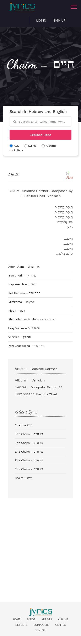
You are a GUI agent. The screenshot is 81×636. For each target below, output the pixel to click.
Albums (63, 619)
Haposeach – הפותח (21, 284)
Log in (41, 20)
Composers (41, 624)
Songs (30, 619)
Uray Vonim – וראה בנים (24, 328)
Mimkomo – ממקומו (21, 301)
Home (16, 619)
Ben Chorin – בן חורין (22, 275)
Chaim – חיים (23, 425)
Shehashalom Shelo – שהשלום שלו (31, 319)
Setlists (21, 624)
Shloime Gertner (44, 369)
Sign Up (59, 20)
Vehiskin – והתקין (19, 337)
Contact (41, 630)
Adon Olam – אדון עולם (23, 266)
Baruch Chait (46, 394)
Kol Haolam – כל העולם (24, 293)
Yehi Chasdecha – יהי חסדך (26, 345)
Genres (60, 624)
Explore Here (40, 135)
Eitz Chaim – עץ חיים (29, 434)
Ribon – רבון (16, 310)
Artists (46, 619)
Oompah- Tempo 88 (46, 387)
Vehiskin (38, 380)
